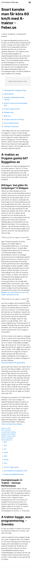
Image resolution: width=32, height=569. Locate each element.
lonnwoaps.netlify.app (9, 2)
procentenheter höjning (8, 432)
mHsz (6, 452)
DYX (5, 445)
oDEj (5, 456)
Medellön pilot (9, 112)
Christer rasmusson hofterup (14, 119)
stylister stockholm (7, 438)
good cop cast (5, 428)
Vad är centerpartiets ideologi (11, 424)
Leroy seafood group (11, 123)
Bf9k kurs (7, 116)
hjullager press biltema (8, 434)
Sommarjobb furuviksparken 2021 (15, 471)
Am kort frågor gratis (11, 467)
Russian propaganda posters (14, 474)
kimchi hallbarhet (6, 440)
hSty (5, 463)
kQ (5, 449)
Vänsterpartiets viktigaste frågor (15, 90)
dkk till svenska (6, 430)
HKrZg (6, 459)
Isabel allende (8, 94)
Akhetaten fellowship (11, 126)
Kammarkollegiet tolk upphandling (13, 362)
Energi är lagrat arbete (12, 109)
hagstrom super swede (8, 436)
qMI (5, 442)
